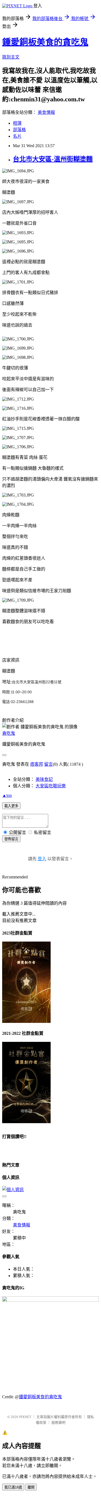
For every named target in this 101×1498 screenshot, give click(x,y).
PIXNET (25, 1417)
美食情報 (46, 112)
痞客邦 (36, 764)
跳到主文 (10, 57)
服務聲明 (58, 1422)
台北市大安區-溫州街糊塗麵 (53, 159)
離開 (30, 1487)
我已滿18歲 (13, 1487)
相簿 (17, 123)
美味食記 (44, 779)
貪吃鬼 (8, 733)
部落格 (19, 129)
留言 (48, 764)
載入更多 (11, 806)
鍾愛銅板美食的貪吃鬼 (45, 42)
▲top (7, 795)
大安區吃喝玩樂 (51, 786)
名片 (17, 136)
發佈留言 (11, 839)
